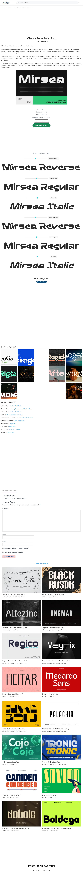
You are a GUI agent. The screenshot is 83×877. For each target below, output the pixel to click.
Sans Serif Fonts (17, 8)
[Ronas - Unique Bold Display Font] (61, 580)
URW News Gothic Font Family (14, 414)
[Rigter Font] (9, 374)
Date (38, 112)
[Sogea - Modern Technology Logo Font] (74, 357)
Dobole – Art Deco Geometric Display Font (16, 828)
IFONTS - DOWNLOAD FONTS (41, 866)
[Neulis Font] (9, 357)
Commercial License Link (41, 121)
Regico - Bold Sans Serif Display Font (14, 661)
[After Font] (57, 374)
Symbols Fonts (22, 663)
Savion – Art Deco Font (50, 795)
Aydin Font (12, 426)
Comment (5, 508)
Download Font (42, 125)
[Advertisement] (41, 23)
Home (2, 8)
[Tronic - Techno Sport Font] (61, 747)
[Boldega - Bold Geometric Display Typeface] (61, 813)
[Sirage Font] (26, 357)
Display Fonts (5, 597)
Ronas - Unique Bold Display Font (53, 594)
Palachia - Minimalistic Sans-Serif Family (55, 729)
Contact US (36, 870)
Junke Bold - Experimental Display (13, 729)
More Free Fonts (41, 564)
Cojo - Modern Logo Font (10, 762)
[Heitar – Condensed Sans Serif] (21, 679)
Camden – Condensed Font (11, 795)
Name (4, 534)
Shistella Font (10, 432)
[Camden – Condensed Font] (21, 780)
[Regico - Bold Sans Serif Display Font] (21, 646)
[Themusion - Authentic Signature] (21, 580)
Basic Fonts (8, 8)
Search (18, 2)
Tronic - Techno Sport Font (51, 762)
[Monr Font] (9, 391)
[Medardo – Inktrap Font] (61, 679)
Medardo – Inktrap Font (50, 694)
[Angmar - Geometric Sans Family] (61, 613)
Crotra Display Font (19, 420)
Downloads (40, 114)
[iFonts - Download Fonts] (6, 2)
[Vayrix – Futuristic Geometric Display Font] (61, 646)
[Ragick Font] (57, 357)
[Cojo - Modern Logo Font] (21, 747)
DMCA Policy (46, 870)
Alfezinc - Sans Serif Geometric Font (14, 628)
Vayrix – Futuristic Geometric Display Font (56, 661)
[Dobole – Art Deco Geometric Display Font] (21, 813)
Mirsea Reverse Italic (42, 167)
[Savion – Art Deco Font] (61, 780)
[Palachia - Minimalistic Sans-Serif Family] (61, 714)
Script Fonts (22, 597)
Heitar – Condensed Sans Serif (12, 694)
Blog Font (12, 423)
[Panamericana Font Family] (74, 391)
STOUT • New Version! (14, 429)
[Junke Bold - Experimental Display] (21, 714)
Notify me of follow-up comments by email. (16, 548)
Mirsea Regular (41, 187)
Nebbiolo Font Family (15, 406)
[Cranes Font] (26, 374)
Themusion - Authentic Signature (13, 594)
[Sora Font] (74, 374)
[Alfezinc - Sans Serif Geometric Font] (21, 613)
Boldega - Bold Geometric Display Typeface (56, 828)
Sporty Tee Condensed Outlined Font (22, 409)
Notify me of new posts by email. (13, 552)
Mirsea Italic (41, 207)
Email (4, 541)
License (35, 117)
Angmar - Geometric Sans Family (53, 628)
